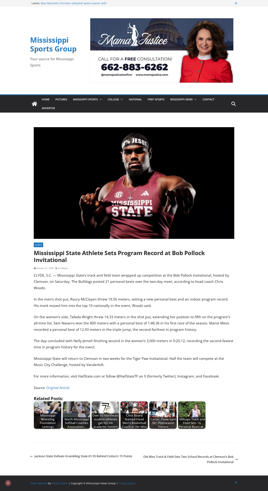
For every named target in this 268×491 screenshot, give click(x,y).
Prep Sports (156, 99)
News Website (38, 483)
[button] (100, 99)
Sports (38, 245)
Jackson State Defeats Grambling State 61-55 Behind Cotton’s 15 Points (83, 456)
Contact (208, 99)
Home (46, 99)
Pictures (61, 99)
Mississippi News (181, 99)
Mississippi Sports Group (53, 44)
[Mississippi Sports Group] (34, 103)
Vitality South (60, 483)
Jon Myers (63, 268)
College (113, 99)
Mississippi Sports (85, 99)
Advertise (48, 108)
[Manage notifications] (8, 483)
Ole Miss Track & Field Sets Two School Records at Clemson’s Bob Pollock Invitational (188, 459)
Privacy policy (127, 483)
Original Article (57, 387)
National (135, 99)
